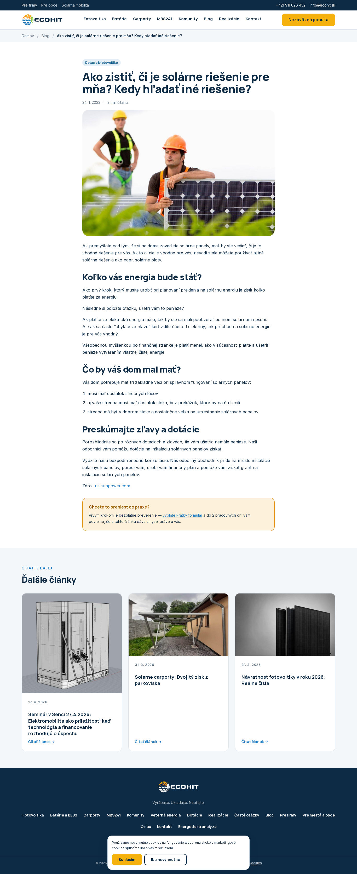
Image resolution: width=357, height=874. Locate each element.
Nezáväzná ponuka (309, 19)
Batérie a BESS (63, 815)
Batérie (119, 18)
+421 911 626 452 (291, 5)
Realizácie (229, 18)
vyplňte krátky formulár (182, 515)
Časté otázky (246, 815)
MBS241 (164, 18)
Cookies (255, 863)
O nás (146, 826)
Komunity (188, 18)
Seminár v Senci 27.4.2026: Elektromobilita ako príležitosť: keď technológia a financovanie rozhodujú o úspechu (69, 723)
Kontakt (253, 18)
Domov (28, 35)
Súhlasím (127, 859)
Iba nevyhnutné (165, 859)
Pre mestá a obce (319, 815)
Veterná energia (166, 815)
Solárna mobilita (75, 5)
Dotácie (194, 815)
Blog (208, 18)
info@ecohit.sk (322, 5)
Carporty (142, 18)
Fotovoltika (95, 18)
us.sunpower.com (112, 485)
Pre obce (49, 5)
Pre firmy (29, 5)
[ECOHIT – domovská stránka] (42, 20)
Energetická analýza (197, 826)
